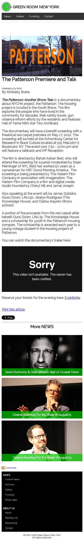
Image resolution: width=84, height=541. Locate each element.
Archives (9, 484)
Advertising (11, 523)
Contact (48, 16)
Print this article (13, 309)
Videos (20, 16)
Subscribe (10, 467)
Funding (34, 16)
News (7, 16)
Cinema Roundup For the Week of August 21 (42, 414)
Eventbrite (72, 298)
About (8, 512)
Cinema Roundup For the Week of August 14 (42, 457)
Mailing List (11, 518)
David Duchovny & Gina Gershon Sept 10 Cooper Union (42, 372)
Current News (12, 479)
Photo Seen (11, 500)
